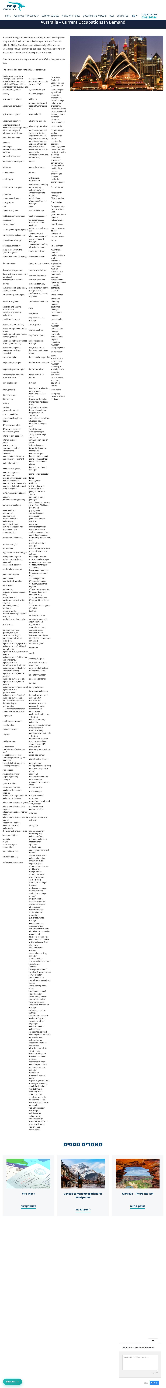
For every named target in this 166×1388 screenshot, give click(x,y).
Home (8, 15)
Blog (111, 15)
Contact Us (122, 15)
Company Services (50, 15)
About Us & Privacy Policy (26, 15)
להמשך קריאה (28, 1206)
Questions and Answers (94, 15)
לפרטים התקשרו (149, 16)
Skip (146, 1383)
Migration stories (71, 15)
